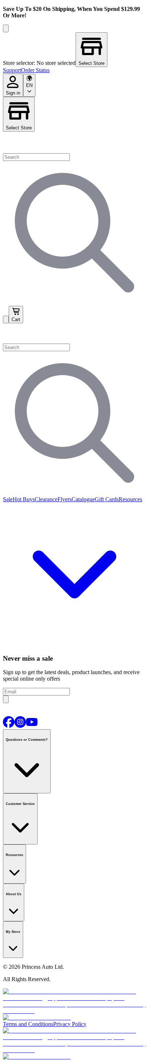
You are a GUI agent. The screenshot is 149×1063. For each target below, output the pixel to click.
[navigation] (74, 70)
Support (12, 70)
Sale (8, 499)
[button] (74, 333)
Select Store (19, 127)
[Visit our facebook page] (8, 726)
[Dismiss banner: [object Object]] (6, 28)
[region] (74, 49)
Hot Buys (24, 499)
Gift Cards (107, 499)
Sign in (13, 93)
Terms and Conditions (28, 1024)
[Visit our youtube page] (32, 726)
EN (29, 85)
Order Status (35, 70)
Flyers (65, 499)
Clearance (46, 499)
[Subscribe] (6, 699)
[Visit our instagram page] (20, 726)
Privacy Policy (69, 1024)
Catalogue (83, 499)
